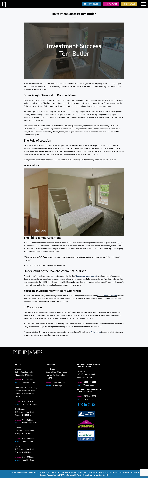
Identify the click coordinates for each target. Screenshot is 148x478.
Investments (88, 399)
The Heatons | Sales (29, 423)
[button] (143, 4)
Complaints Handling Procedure (117, 472)
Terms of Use (134, 472)
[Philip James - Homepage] (36, 4)
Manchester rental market (86, 276)
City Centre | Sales (29, 404)
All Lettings (57, 385)
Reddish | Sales (28, 460)
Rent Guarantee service (107, 295)
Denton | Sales (27, 441)
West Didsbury (89, 385)
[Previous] (29, 202)
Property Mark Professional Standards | (91, 472)
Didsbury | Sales (28, 383)
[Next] (119, 202)
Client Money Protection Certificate (63, 472)
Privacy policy (44, 472)
